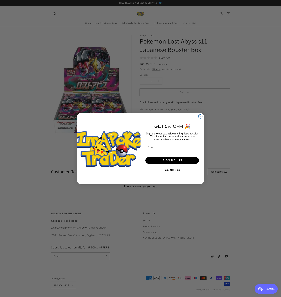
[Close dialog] (200, 116)
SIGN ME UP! (172, 160)
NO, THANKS (172, 170)
